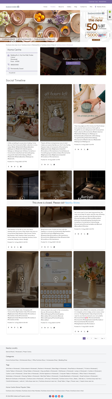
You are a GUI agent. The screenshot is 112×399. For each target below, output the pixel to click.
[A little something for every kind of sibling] (23, 112)
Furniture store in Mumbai (13, 390)
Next (96, 338)
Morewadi (18, 351)
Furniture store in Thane (63, 390)
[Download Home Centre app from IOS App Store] (110, 17)
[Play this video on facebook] (22, 113)
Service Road (10, 351)
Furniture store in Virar (77, 390)
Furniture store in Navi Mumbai (31, 390)
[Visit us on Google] (53, 396)
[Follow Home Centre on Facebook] (50, 396)
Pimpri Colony (27, 351)
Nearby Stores (72, 203)
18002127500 (102, 1)
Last (102, 338)
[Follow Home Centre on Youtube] (59, 396)
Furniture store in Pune (48, 390)
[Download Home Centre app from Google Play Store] (109, 13)
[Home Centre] (12, 6)
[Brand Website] (62, 396)
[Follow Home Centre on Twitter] (56, 396)
